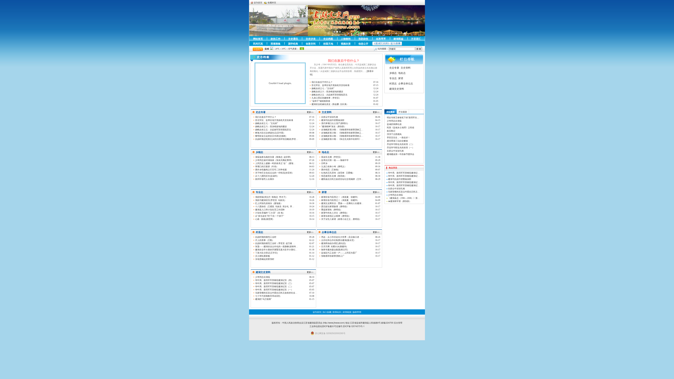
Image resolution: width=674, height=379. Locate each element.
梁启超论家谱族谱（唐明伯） (335, 206)
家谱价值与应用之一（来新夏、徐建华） (340, 197)
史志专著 (394, 67)
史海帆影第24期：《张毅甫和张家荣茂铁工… (342, 129)
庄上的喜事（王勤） (264, 240)
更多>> (310, 111)
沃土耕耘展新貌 (262, 256)
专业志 (393, 78)
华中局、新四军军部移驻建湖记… (404, 173)
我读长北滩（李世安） (331, 157)
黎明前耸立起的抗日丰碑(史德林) (270, 136)
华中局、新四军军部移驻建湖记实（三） (274, 283)
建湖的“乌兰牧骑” (263, 299)
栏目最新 (403, 111)
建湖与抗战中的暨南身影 (332, 120)
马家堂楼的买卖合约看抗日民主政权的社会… (276, 293)
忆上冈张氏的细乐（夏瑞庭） (269, 203)
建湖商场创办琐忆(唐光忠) (333, 243)
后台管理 (398, 322)
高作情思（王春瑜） (330, 169)
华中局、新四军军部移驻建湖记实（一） (274, 289)
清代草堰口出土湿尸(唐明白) (334, 123)
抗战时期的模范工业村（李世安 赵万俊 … (275, 243)
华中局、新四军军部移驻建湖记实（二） (274, 286)
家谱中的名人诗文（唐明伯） (335, 213)
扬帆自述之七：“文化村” (323, 88)
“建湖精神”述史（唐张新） (333, 126)
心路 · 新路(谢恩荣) (264, 219)
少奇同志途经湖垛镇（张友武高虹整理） (274, 160)
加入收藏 (327, 311)
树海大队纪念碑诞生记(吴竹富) (269, 133)
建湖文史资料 (396, 88)
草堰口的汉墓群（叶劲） (266, 166)
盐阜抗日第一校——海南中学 (335, 160)
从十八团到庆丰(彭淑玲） (267, 176)
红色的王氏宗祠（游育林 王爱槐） (337, 173)
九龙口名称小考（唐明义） (333, 166)
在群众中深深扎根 (329, 117)
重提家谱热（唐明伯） (331, 209)
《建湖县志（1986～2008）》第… (404, 198)
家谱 (400, 78)
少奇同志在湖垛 (262, 277)
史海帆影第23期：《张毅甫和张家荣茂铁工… (342, 133)
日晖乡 (324, 163)
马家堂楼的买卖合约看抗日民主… (404, 192)
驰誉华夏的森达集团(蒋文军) (334, 249)
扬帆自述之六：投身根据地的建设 (327, 91)
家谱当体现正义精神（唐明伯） (336, 216)
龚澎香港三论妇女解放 (397, 140)
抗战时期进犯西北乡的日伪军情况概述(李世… (276, 139)
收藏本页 (272, 2)
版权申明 (357, 311)
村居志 (393, 83)
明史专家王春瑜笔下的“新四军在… (403, 117)
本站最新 (390, 111)
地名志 (402, 73)
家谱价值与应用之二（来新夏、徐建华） (340, 200)
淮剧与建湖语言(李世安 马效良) (270, 200)
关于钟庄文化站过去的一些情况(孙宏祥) (273, 173)
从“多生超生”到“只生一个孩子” (269, 216)
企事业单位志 (405, 83)
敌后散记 (391, 130)
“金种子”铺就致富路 (321, 101)
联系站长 (337, 311)
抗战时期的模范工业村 (265, 237)
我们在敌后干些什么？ (343, 60)
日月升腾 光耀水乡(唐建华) (334, 246)
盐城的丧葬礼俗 (394, 123)
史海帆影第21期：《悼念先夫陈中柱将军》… (342, 139)
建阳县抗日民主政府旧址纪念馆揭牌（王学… (342, 179)
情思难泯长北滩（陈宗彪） (333, 176)
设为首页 (258, 2)
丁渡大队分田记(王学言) (266, 253)
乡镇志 (393, 73)
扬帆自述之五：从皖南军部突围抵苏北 (329, 95)
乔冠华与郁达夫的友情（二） (400, 143)
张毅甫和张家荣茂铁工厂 (332, 256)
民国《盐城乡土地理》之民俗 (400, 127)
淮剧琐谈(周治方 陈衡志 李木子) (270, 197)
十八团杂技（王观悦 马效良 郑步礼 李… (274, 206)
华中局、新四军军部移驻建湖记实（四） (274, 280)
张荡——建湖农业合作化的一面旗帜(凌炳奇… (276, 246)
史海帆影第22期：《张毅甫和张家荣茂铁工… (342, 136)
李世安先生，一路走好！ (398, 137)
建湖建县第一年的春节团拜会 (400, 153)
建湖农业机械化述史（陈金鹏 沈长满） (330, 104)
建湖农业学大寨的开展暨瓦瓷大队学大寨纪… (276, 249)
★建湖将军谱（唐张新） (399, 201)
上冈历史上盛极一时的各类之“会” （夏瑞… (275, 163)
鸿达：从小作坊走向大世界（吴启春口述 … (342, 237)
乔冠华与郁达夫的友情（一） (400, 147)
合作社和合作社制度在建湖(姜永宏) (337, 240)
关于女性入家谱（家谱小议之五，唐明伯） (341, 219)
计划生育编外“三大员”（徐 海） (270, 213)
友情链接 (347, 311)
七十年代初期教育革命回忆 (267, 296)
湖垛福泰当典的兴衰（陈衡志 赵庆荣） (273, 157)
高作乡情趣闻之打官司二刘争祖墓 (271, 169)
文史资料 (406, 67)
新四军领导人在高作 (264, 179)
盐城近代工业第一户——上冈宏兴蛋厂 (339, 253)
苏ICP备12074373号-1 (354, 326)
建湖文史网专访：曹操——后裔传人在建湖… (342, 203)
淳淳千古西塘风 (394, 133)
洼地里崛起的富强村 (264, 259)
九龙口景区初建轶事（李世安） (326, 98)
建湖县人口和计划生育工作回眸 (270, 209)
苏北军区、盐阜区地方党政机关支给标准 (330, 85)
